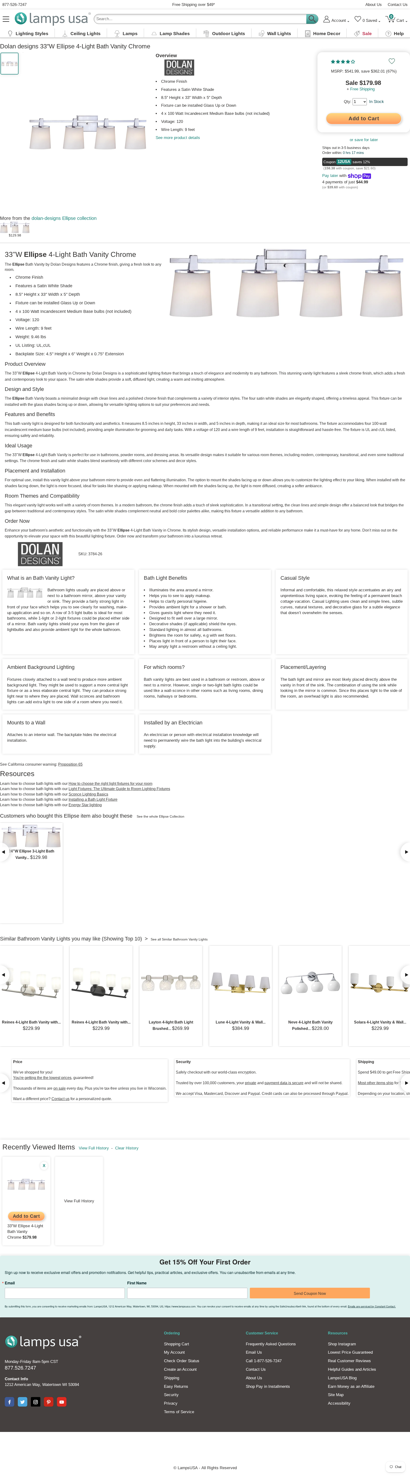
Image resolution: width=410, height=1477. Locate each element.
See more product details (178, 137)
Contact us (60, 1099)
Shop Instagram (342, 1344)
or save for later (364, 140)
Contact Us (398, 4)
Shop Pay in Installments (268, 1386)
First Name (137, 1283)
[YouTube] (61, 1402)
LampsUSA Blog (342, 1378)
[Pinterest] (48, 1402)
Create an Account (180, 1369)
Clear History (127, 1148)
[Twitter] (22, 1402)
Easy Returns (176, 1386)
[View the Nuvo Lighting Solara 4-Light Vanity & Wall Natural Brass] (380, 983)
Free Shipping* (193, 4)
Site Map (336, 1395)
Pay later (330, 175)
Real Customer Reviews (349, 1361)
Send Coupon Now (310, 1294)
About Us (373, 4)
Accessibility (339, 1403)
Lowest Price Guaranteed (350, 1352)
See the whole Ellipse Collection (160, 816)
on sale (59, 1088)
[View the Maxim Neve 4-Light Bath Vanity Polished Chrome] (310, 983)
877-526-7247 (14, 4)
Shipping (171, 1378)
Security (171, 1395)
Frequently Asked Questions (271, 1344)
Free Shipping (362, 89)
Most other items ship (375, 1083)
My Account (174, 1352)
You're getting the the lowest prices (42, 1078)
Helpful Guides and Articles (352, 1369)
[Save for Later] (391, 61)
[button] (343, 62)
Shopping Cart (176, 1344)
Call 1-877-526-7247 (264, 1361)
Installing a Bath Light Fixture (93, 799)
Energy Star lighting (85, 805)
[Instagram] (35, 1402)
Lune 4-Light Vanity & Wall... (241, 1022)
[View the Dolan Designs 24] (31, 835)
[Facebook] (9, 1402)
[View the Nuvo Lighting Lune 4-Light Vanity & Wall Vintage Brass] (240, 983)
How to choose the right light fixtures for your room (110, 784)
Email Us (254, 1352)
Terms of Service (179, 1412)
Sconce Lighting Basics (88, 794)
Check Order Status (181, 1361)
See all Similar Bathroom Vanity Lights (179, 939)
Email (10, 1283)
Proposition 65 (70, 764)
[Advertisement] (118, 1448)
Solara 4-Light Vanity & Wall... (380, 1022)
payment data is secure (284, 1083)
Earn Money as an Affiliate (351, 1386)
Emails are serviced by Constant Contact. (372, 1306)
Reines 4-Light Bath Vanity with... (31, 1022)
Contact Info (16, 1379)
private (250, 1083)
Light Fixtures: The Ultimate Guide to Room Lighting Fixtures (119, 789)
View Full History (94, 1148)
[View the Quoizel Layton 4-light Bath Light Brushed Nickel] (170, 983)
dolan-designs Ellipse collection (64, 218)
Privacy (170, 1403)
